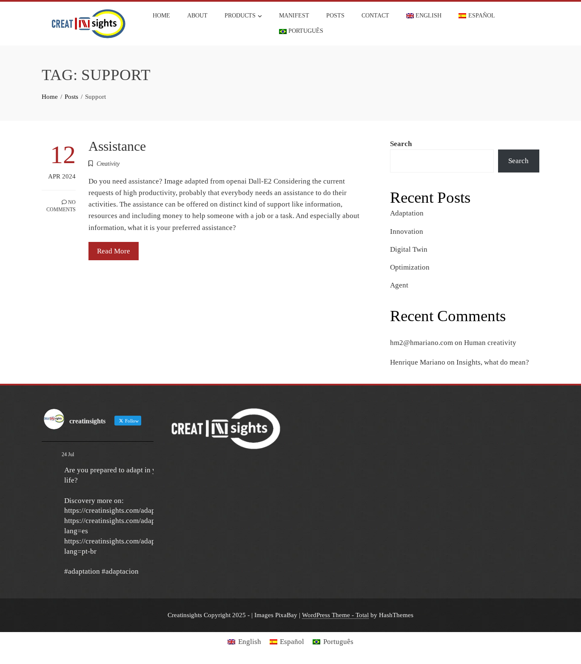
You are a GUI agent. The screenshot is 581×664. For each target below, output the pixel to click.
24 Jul (68, 454)
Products (240, 15)
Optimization (410, 267)
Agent (399, 285)
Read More (113, 251)
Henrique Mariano (417, 362)
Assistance (117, 146)
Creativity (108, 164)
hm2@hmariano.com (421, 343)
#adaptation (82, 571)
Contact (375, 15)
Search (401, 144)
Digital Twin (408, 249)
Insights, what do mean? (492, 362)
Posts (335, 15)
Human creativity (490, 343)
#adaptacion (120, 571)
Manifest (294, 15)
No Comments (61, 206)
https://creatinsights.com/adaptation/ (119, 510)
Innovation (406, 231)
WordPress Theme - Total (335, 614)
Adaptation (407, 213)
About (197, 15)
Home (161, 15)
